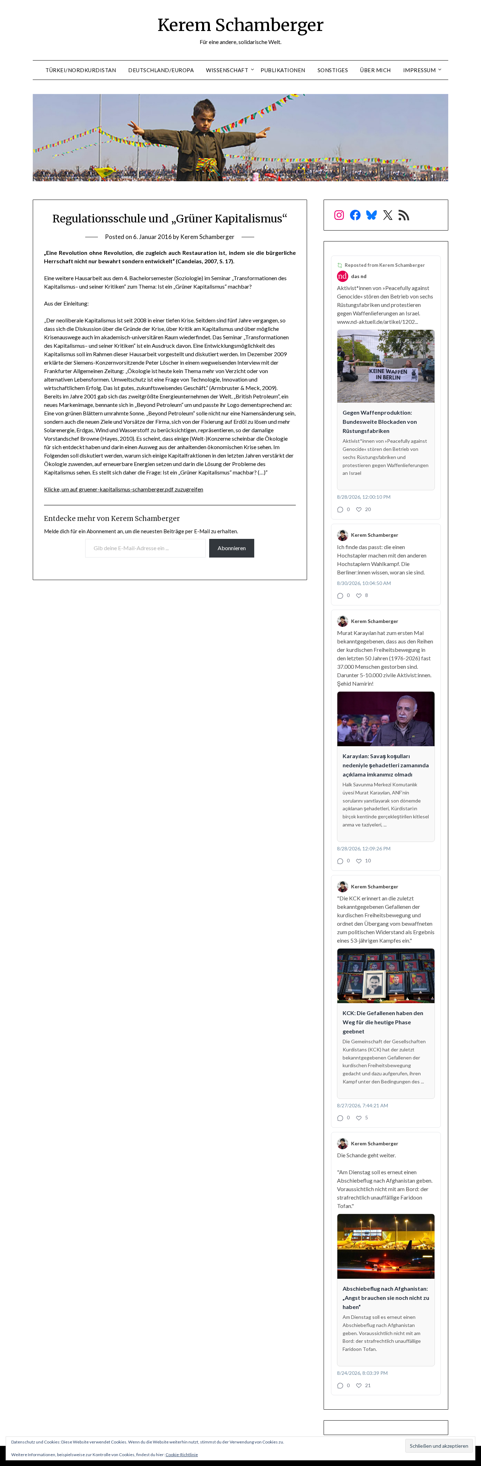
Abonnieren (232, 548)
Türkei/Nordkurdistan (80, 70)
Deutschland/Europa (161, 70)
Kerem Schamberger (240, 25)
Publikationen (283, 70)
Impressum (419, 70)
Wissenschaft (227, 70)
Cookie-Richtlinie (181, 1454)
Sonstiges (333, 70)
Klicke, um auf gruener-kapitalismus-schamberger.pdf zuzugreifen (123, 489)
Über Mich (375, 70)
